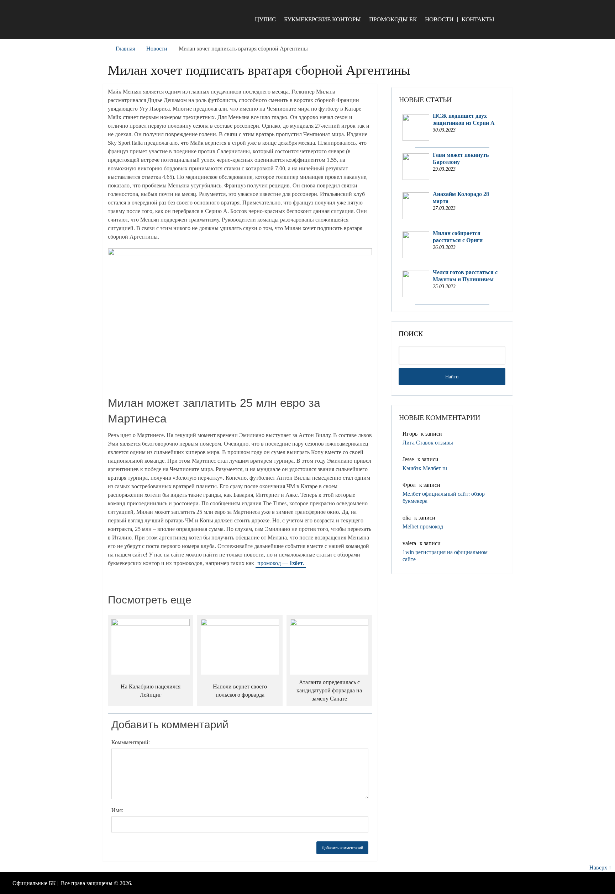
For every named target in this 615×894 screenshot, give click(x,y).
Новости (439, 19)
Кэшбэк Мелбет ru (425, 468)
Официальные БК (34, 883)
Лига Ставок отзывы (428, 443)
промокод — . (280, 563)
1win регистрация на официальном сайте (445, 555)
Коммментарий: (130, 742)
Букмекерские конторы (322, 19)
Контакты (478, 19)
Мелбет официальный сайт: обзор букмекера (444, 497)
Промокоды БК (393, 19)
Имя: (117, 810)
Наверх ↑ (600, 867)
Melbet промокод (423, 526)
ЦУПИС (265, 19)
